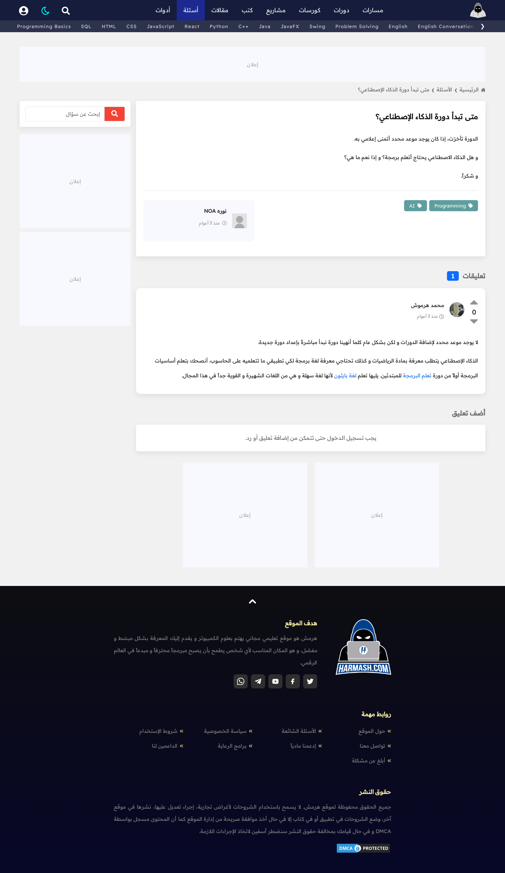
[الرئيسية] (478, 10)
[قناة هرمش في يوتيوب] (275, 681)
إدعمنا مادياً (303, 745)
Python (219, 26)
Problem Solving (357, 26)
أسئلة (190, 10)
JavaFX (290, 26)
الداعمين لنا (164, 745)
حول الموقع (372, 731)
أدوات (163, 10)
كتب (247, 10)
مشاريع (276, 10)
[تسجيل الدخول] (23, 10)
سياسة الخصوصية (225, 731)
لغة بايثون (345, 375)
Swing (317, 26)
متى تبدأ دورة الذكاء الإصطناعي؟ (396, 89)
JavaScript (160, 26)
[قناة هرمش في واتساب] (241, 681)
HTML (109, 26)
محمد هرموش (427, 305)
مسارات (373, 10)
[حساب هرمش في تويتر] (310, 681)
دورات (341, 10)
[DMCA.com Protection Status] (363, 852)
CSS (131, 26)
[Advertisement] (252, 63)
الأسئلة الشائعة (299, 731)
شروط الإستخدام (158, 731)
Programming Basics (44, 26)
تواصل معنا (372, 745)
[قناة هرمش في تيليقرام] (258, 681)
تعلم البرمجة (417, 375)
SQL (86, 26)
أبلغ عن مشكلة (368, 760)
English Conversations (447, 26)
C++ (243, 26)
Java (265, 26)
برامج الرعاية (232, 745)
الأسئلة (447, 89)
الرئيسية (469, 89)
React (192, 26)
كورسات (310, 10)
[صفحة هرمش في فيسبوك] (293, 681)
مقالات (219, 10)
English (398, 26)
